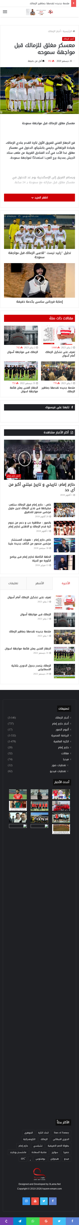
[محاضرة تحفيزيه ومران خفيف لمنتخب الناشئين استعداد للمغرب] (40, 817)
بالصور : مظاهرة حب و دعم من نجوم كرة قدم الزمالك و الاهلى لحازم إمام (29, 524)
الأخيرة (66, 583)
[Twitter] (44, 1201)
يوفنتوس (40, 1159)
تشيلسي (37, 1146)
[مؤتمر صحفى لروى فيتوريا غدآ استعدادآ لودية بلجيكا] (40, 794)
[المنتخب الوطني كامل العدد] (18, 794)
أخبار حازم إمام (60, 724)
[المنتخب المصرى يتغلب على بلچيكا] (61, 794)
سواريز (55, 1152)
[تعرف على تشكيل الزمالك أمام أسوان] (58, 335)
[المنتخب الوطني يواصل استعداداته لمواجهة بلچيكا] (61, 817)
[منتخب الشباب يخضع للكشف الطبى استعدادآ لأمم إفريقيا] (61, 806)
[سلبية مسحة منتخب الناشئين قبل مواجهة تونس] (18, 829)
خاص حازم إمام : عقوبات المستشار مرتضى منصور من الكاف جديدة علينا (29, 541)
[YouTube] (35, 1201)
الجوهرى (28, 1133)
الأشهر (39, 583)
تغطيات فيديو (58, 771)
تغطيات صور (59, 765)
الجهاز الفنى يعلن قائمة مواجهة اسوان (24, 389)
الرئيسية (68, 31)
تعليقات (13, 583)
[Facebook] (53, 1201)
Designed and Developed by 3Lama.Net (40, 1184)
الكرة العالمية (61, 741)
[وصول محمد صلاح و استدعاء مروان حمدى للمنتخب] (40, 806)
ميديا (66, 759)
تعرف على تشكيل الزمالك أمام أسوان (60, 353)
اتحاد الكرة (43, 1133)
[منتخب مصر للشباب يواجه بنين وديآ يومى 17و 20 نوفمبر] (61, 829)
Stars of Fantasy (61, 1133)
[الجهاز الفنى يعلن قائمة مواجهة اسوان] (21, 371)
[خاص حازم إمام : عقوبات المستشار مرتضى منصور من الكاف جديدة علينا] (64, 545)
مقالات (65, 753)
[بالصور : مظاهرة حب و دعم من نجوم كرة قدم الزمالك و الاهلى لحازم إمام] (64, 528)
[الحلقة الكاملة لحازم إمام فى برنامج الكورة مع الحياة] (64, 562)
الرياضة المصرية (60, 736)
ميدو (66, 1159)
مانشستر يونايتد (18, 1152)
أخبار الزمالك (54, 31)
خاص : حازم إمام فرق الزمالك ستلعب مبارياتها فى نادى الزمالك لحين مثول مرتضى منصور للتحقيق (29, 508)
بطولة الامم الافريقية (58, 1146)
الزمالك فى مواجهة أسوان (22, 352)
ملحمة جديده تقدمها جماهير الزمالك (49, 3)
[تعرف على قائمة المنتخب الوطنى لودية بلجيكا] (40, 968)
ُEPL (23, 1159)
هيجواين (54, 1159)
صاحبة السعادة (39, 1152)
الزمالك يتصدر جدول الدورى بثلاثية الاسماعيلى (31, 667)
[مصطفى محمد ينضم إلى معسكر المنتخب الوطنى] (18, 806)
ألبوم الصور (62, 730)
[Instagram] (26, 1201)
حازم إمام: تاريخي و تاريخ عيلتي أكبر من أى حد (42, 487)
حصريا (66, 1152)
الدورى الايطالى (61, 1139)
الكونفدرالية (29, 1139)
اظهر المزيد (41, 197)
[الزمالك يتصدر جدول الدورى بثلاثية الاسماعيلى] (64, 671)
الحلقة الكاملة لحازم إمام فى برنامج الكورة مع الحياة (30, 558)
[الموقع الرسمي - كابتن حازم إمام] (39, 12)
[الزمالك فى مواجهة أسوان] (21, 335)
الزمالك (44, 1139)
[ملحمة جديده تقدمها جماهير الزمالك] (58, 371)
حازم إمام (63, 747)
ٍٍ (30, 1158)
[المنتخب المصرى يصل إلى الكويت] (18, 817)
